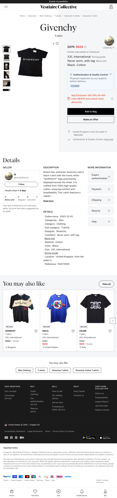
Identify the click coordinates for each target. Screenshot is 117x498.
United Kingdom (17, 480)
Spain (47, 480)
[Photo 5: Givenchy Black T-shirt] (6, 83)
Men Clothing (45, 16)
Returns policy (34, 410)
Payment (96, 189)
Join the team (101, 405)
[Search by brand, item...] (6, 7)
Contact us (79, 395)
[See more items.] (113, 321)
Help (94, 221)
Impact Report (102, 401)
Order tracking (34, 393)
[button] (111, 7)
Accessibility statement (15, 431)
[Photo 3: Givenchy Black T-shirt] (6, 66)
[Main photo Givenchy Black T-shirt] (6, 49)
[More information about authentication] (110, 74)
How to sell (57, 391)
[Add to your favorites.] (36, 331)
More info (101, 61)
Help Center (79, 391)
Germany (40, 480)
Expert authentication (99, 176)
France (6, 480)
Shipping (96, 200)
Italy (53, 480)
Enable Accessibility (58, 1)
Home (22, 16)
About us (99, 393)
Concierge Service (9, 397)
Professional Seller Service (58, 408)
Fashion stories (102, 409)
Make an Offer (90, 119)
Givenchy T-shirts (72, 16)
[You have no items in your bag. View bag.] (111, 7)
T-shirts (58, 16)
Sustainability (101, 397)
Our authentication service (37, 401)
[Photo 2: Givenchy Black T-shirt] (6, 57)
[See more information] (112, 98)
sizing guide (98, 57)
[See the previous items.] (4, 321)
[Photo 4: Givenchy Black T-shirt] (6, 74)
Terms (47, 431)
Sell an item (57, 402)
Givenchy (32, 16)
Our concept (10, 391)
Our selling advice (57, 397)
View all (106, 284)
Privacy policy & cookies (63, 431)
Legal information (35, 431)
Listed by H (108, 47)
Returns (96, 210)
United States (30, 480)
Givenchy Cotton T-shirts (87, 370)
